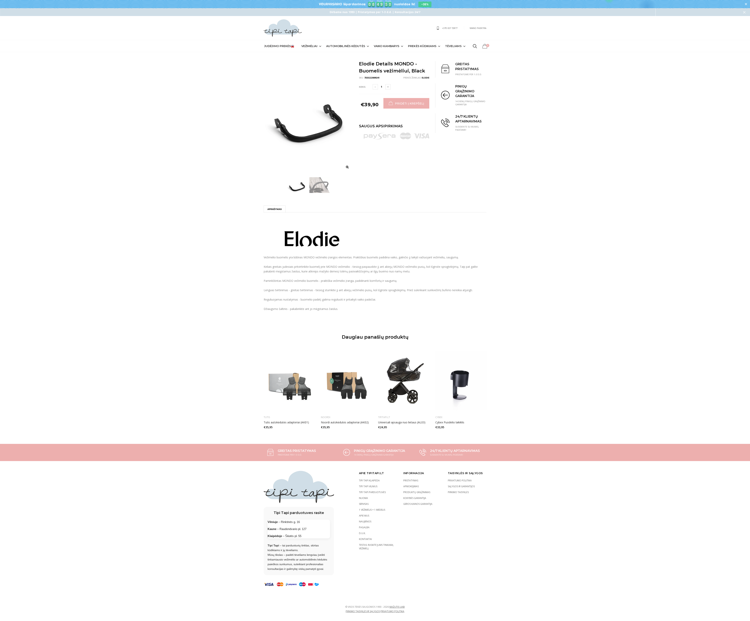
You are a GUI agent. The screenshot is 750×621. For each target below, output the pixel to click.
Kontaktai (365, 539)
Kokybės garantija (414, 498)
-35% (425, 4)
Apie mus (364, 515)
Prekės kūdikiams (422, 46)
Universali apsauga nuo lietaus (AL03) (401, 422)
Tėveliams (453, 46)
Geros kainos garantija (417, 504)
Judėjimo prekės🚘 (279, 46)
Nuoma (363, 498)
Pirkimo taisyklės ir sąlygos (363, 611)
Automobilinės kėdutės (345, 46)
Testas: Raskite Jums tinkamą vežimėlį (376, 546)
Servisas (364, 504)
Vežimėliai (309, 46)
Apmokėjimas (411, 486)
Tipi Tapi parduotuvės (372, 492)
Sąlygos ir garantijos (461, 486)
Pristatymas (410, 480)
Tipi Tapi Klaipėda (369, 480)
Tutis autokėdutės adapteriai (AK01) (286, 422)
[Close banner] (746, 4)
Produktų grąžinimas (416, 492)
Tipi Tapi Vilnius (368, 486)
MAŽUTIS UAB (397, 607)
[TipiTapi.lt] (283, 28)
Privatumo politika (460, 480)
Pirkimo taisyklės (458, 492)
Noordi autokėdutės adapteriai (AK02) (345, 422)
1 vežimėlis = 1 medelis (372, 509)
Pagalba (364, 527)
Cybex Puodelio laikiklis (449, 422)
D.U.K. (362, 533)
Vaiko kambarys (386, 46)
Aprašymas (274, 209)
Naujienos (365, 521)
